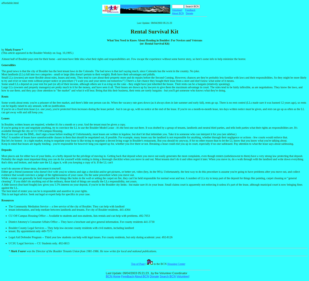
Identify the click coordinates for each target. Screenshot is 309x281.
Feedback (190, 10)
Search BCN (168, 276)
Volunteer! (177, 10)
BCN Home (113, 276)
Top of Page (138, 263)
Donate (189, 13)
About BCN (178, 13)
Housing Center (176, 263)
